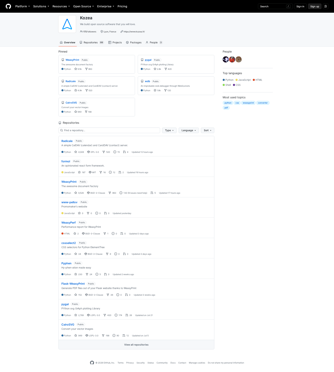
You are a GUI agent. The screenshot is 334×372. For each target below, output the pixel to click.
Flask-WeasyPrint (73, 283)
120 (169, 90)
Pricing (122, 6)
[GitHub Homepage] (92, 363)
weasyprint (248, 102)
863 (90, 69)
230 (80, 274)
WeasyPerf (68, 222)
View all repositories (136, 344)
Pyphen (66, 263)
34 (79, 254)
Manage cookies (197, 362)
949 (79, 111)
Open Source (82, 6)
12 (113, 172)
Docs (173, 362)
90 (117, 335)
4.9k (79, 90)
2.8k (158, 69)
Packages (135, 42)
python (228, 102)
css (237, 102)
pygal (65, 304)
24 (90, 274)
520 (90, 90)
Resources (60, 6)
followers (89, 31)
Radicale (67, 141)
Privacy (130, 362)
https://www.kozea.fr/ (134, 31)
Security (141, 362)
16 (104, 172)
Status (151, 362)
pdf (226, 107)
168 (90, 111)
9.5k (79, 69)
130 (125, 193)
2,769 (81, 315)
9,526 (81, 193)
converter (263, 102)
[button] (169, 130)
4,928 (81, 152)
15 (118, 152)
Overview (69, 42)
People (156, 42)
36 (111, 295)
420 (169, 69)
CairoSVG (67, 324)
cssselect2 (68, 243)
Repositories (93, 42)
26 (130, 315)
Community (162, 362)
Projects (117, 42)
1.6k (158, 90)
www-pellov (69, 202)
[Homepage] (8, 6)
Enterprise (104, 6)
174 (120, 315)
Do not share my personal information (226, 362)
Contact (182, 362)
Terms (121, 362)
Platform (21, 6)
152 (80, 295)
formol (65, 161)
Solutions (39, 6)
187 (83, 172)
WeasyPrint (69, 181)
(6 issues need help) (137, 193)
